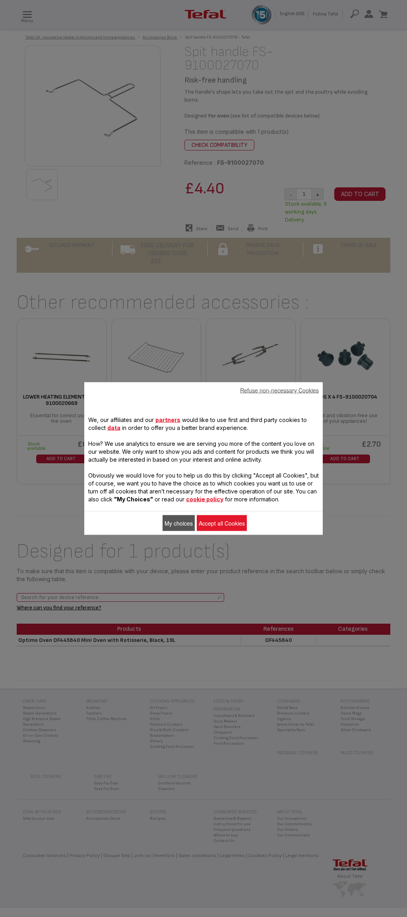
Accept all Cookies (222, 523)
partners (167, 419)
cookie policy (204, 499)
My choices (179, 523)
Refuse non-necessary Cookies (279, 390)
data (113, 427)
